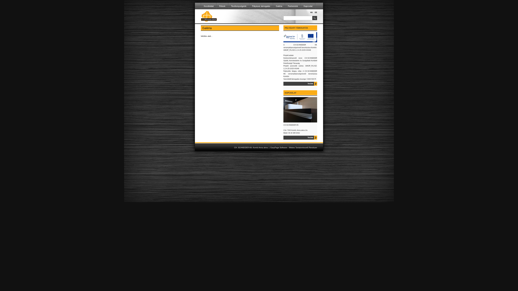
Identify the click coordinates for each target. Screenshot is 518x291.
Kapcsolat (308, 6)
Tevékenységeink (238, 6)
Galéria (279, 6)
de (316, 12)
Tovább (310, 84)
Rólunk (222, 6)
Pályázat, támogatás (261, 6)
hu (311, 12)
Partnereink (293, 6)
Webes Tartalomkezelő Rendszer (303, 147)
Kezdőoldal (209, 6)
